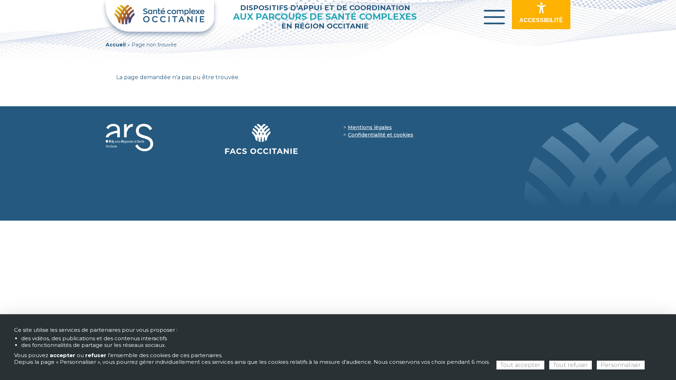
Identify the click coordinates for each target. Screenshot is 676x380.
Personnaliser (621, 365)
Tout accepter (520, 365)
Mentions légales (370, 127)
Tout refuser (570, 365)
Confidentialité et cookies (380, 135)
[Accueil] (160, 16)
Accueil (116, 45)
